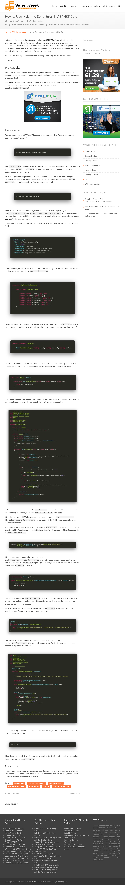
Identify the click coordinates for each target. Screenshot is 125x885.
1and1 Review (69, 837)
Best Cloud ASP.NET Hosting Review (45, 829)
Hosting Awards (91, 161)
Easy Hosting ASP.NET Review (16, 856)
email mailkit (64, 25)
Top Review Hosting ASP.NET (45, 844)
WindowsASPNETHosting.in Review (74, 848)
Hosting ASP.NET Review (14, 860)
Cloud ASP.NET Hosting (14, 835)
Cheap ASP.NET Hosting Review (46, 867)
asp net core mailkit (24, 25)
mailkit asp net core (82, 25)
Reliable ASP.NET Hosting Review (18, 853)
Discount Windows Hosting (44, 858)
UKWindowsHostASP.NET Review (76, 835)
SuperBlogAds (61, 881)
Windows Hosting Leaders (15, 847)
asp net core (12, 25)
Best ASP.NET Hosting (13, 831)
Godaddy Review (70, 833)
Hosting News (90, 170)
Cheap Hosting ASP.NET (14, 840)
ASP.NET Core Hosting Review (16, 858)
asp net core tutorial (52, 25)
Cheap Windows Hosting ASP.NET (47, 847)
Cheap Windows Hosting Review (17, 851)
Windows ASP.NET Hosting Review (18, 849)
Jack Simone (19, 21)
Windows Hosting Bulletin (15, 844)
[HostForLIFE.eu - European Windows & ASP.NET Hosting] (101, 75)
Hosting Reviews (91, 175)
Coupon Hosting (91, 156)
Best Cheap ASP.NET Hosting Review (45, 861)
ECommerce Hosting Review (15, 837)
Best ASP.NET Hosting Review (45, 869)
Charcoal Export (40, 851)
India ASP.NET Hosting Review (46, 849)
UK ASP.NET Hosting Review (45, 853)
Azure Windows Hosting (14, 828)
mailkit (72, 25)
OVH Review (68, 842)
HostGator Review (71, 840)
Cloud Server (90, 151)
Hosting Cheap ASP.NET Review (17, 863)
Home (54, 6)
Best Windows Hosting (14, 833)
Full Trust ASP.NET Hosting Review (44, 834)
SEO (86, 179)
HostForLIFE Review (71, 831)
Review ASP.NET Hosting (14, 842)
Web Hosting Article (36, 21)
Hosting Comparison (92, 165)
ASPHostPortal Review (72, 828)
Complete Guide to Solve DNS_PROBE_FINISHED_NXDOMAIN (98, 200)
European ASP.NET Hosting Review (47, 837)
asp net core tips (38, 25)
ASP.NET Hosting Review (43, 840)
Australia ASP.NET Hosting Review (47, 856)
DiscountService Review (73, 844)
